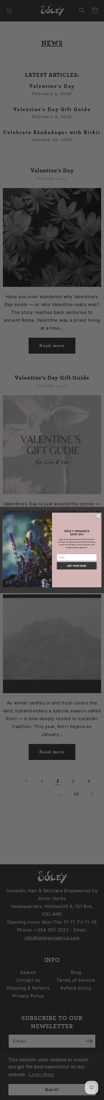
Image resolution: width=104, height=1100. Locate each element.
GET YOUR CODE (76, 565)
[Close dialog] (98, 516)
